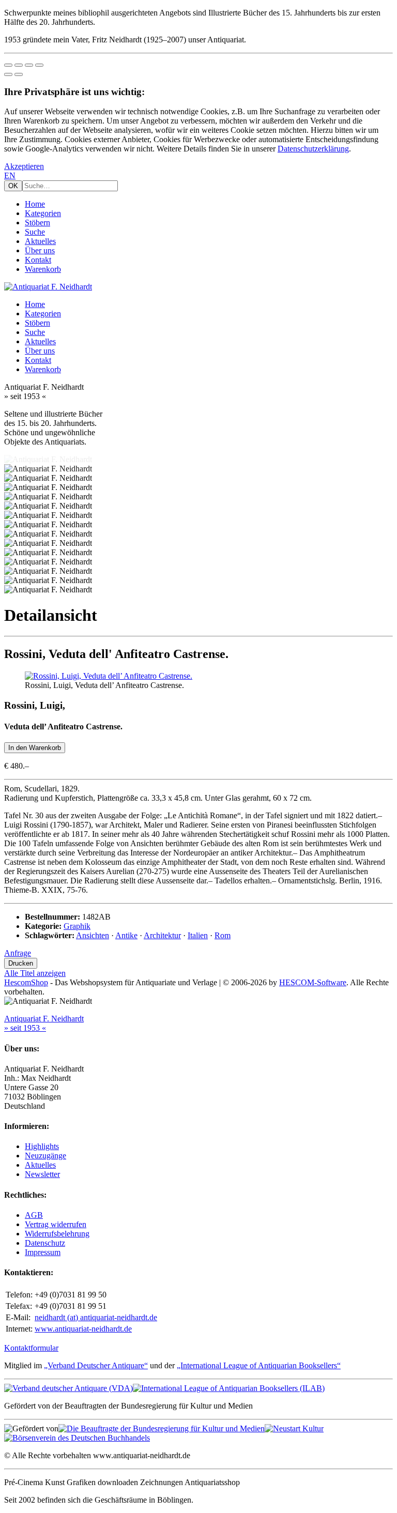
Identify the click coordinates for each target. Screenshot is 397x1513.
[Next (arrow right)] (18, 74)
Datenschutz (45, 1243)
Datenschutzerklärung (313, 148)
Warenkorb (43, 269)
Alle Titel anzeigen (35, 973)
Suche (35, 231)
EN (10, 175)
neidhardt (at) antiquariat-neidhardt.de (96, 1317)
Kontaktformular (31, 1347)
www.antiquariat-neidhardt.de (83, 1328)
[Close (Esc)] (8, 65)
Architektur (162, 935)
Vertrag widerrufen (55, 1224)
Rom (223, 935)
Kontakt (38, 259)
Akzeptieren (24, 166)
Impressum (42, 1252)
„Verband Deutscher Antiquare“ (96, 1365)
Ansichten (92, 935)
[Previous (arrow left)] (8, 74)
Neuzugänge (45, 1155)
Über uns (40, 250)
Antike (126, 935)
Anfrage (17, 953)
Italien (198, 935)
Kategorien (43, 213)
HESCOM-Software (312, 982)
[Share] (18, 65)
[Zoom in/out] (39, 65)
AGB (34, 1215)
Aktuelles (40, 241)
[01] (108, 675)
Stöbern (37, 222)
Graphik (77, 926)
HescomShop (26, 982)
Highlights (42, 1146)
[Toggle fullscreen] (29, 65)
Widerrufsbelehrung (57, 1233)
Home (35, 204)
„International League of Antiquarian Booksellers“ (259, 1365)
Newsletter (42, 1174)
